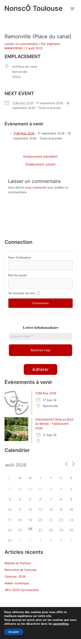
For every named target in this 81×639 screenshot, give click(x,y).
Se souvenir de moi (21, 293)
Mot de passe (17, 275)
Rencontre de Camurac (21, 570)
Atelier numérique (17, 583)
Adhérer (40, 369)
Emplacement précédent (40, 156)
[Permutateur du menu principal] (72, 8)
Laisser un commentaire (21, 44)
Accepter (13, 632)
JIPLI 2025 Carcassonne (22, 590)
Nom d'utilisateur (19, 257)
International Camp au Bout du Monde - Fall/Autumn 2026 (54, 424)
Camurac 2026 (15, 576)
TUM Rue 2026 (22, 103)
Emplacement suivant (40, 164)
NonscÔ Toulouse (33, 8)
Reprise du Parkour (18, 563)
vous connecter (36, 187)
